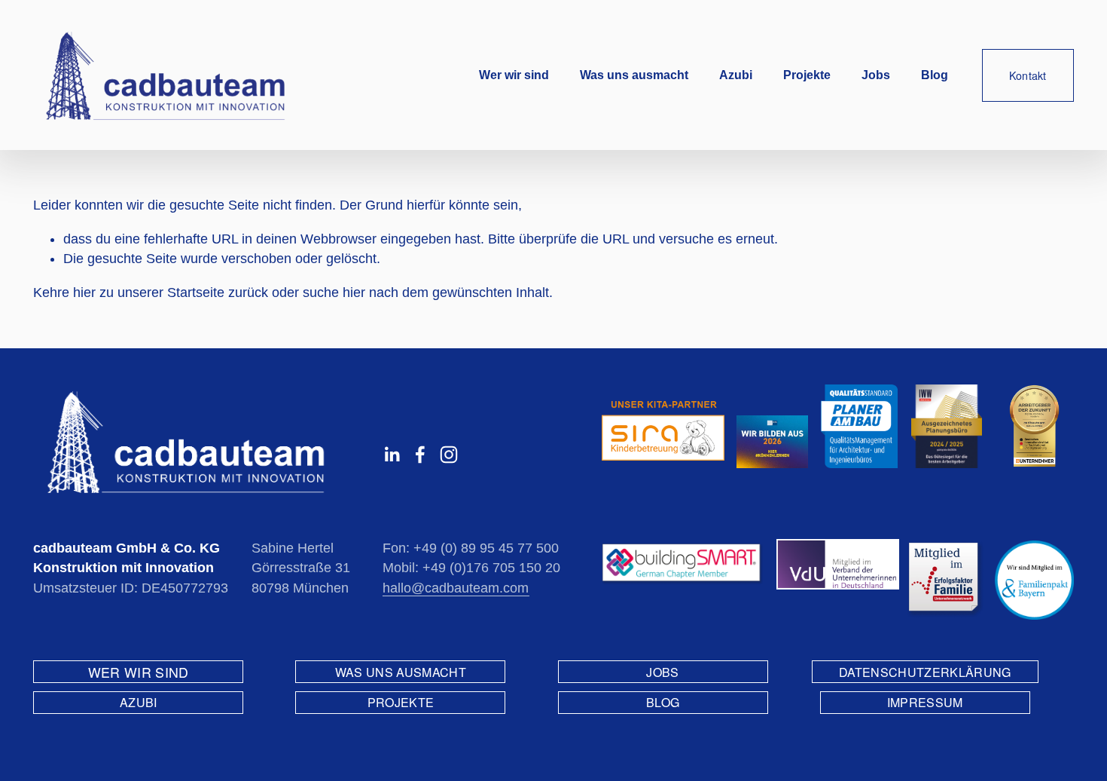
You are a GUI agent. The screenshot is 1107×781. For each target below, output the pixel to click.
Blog (934, 75)
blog (662, 702)
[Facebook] (420, 455)
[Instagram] (449, 455)
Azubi (735, 75)
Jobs (876, 75)
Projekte (807, 75)
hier (84, 292)
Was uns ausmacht (634, 75)
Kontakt (1028, 75)
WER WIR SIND (138, 672)
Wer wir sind (514, 75)
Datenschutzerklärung (925, 672)
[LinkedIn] (392, 455)
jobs (662, 672)
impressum (925, 702)
